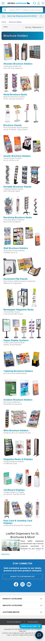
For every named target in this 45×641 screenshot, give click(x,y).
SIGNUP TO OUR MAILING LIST (22, 576)
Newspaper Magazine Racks (19, 309)
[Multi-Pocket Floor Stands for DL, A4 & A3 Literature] (22, 82)
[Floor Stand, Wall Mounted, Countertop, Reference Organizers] (22, 267)
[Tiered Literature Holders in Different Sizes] (22, 447)
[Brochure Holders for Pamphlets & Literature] (22, 388)
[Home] (19, 3)
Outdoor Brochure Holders (18, 400)
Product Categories (12, 599)
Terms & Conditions (14, 622)
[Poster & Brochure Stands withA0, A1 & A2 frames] (22, 328)
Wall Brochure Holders (16, 248)
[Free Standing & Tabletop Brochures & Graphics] (22, 205)
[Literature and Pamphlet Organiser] (22, 508)
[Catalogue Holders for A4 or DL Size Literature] (22, 52)
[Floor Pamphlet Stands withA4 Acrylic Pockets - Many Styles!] (22, 113)
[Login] (38, 3)
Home (4, 22)
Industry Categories (12, 605)
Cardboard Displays (14, 490)
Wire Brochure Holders (16, 430)
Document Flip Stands (16, 279)
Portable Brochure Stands (17, 187)
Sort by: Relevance (33, 27)
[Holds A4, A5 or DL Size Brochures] (22, 418)
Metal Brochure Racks (15, 94)
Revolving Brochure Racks (18, 217)
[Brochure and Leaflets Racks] (22, 359)
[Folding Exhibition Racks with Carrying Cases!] (22, 175)
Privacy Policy (33, 622)
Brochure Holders (15, 22)
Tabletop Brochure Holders (18, 371)
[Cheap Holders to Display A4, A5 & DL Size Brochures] (22, 478)
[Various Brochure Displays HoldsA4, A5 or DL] (22, 236)
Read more (5, 554)
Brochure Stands (13, 125)
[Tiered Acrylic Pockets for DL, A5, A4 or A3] (22, 144)
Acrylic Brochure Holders (17, 156)
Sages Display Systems (16, 340)
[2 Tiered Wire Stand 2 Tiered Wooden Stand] (22, 298)
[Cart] (43, 3)
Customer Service (11, 612)
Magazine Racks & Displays (18, 459)
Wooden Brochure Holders (18, 64)
